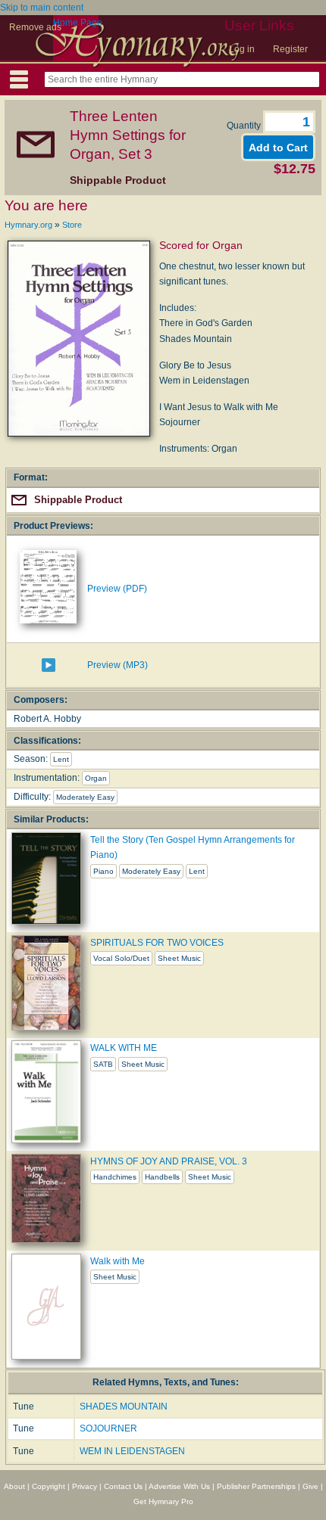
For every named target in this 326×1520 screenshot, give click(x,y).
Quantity (245, 125)
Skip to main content (41, 7)
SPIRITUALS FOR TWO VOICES (157, 942)
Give (310, 1486)
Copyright (48, 1486)
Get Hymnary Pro (163, 1501)
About (14, 1486)
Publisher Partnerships (256, 1486)
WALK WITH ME (123, 1048)
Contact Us (123, 1486)
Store (72, 224)
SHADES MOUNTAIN (124, 1406)
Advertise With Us (179, 1486)
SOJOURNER (108, 1428)
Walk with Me (117, 1261)
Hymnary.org (28, 224)
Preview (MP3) (117, 665)
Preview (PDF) (117, 588)
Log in (242, 49)
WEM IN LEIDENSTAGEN (132, 1451)
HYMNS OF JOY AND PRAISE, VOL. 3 (168, 1161)
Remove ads (35, 27)
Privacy (84, 1486)
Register (290, 49)
